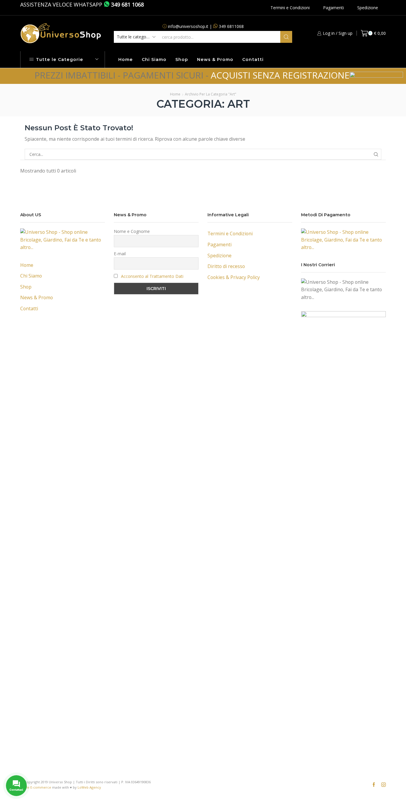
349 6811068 (231, 26)
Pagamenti (333, 7)
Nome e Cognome (132, 231)
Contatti (253, 59)
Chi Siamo (154, 59)
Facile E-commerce (35, 787)
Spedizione (367, 7)
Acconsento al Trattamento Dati (152, 276)
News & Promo (215, 59)
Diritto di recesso (226, 266)
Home (125, 59)
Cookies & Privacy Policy (233, 277)
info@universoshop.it (188, 26)
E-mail (120, 253)
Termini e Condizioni (290, 7)
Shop (181, 59)
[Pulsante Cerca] (286, 37)
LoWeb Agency (89, 787)
